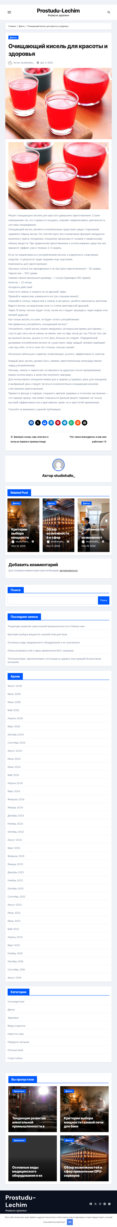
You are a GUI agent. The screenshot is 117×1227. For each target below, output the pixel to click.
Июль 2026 (14, 694)
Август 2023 (15, 840)
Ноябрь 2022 (15, 880)
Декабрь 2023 (16, 815)
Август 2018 (14, 977)
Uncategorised (16, 1001)
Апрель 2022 (15, 937)
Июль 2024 (14, 759)
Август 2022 (15, 904)
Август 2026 (15, 686)
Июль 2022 (14, 912)
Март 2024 (14, 791)
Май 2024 (13, 775)
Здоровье (13, 1017)
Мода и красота (17, 1025)
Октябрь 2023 (16, 831)
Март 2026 (14, 726)
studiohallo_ (27, 62)
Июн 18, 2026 (89, 546)
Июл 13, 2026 (18, 546)
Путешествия (15, 1050)
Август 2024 (15, 750)
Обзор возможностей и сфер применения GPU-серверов (58, 537)
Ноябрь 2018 (15, 953)
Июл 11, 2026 (53, 546)
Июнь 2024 (14, 767)
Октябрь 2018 (15, 961)
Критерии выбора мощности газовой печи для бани (22, 537)
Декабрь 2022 (16, 872)
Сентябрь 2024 (17, 742)
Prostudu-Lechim (58, 10)
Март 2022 (14, 945)
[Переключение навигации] (9, 12)
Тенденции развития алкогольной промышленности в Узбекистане (46, 626)
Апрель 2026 (15, 718)
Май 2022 (13, 929)
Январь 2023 (15, 864)
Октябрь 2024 (16, 734)
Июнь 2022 (14, 921)
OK (70, 1222)
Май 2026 (13, 710)
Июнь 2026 (14, 702)
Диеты (13, 37)
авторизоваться (69, 570)
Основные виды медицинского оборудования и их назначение (44, 642)
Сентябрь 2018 (16, 969)
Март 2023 (14, 848)
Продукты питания (18, 1042)
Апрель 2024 (15, 783)
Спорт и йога (15, 1058)
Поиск (16, 590)
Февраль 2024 (16, 799)
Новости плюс (16, 1034)
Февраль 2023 (16, 856)
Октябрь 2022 (16, 888)
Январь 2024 (15, 807)
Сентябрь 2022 (16, 896)
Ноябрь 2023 (15, 823)
